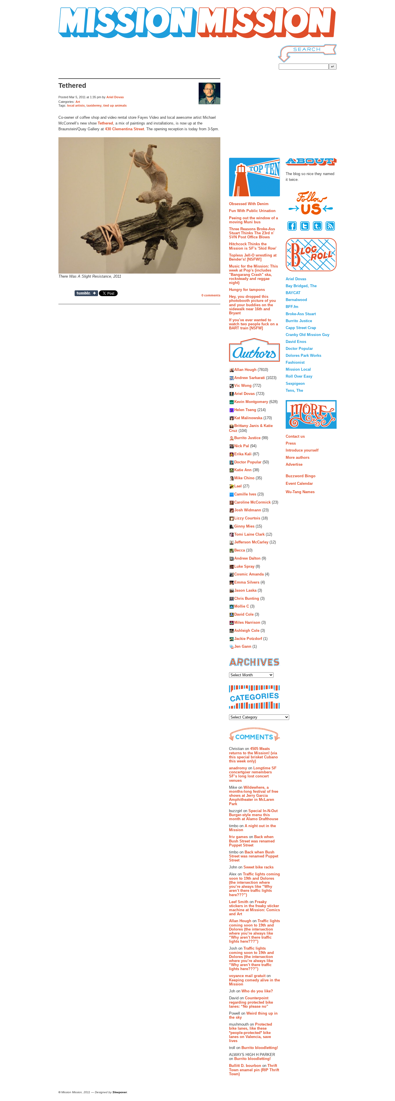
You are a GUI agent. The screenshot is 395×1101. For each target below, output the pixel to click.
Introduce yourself (302, 450)
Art (77, 101)
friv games (238, 837)
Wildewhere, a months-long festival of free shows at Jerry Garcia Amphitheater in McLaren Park (253, 795)
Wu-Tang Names (300, 492)
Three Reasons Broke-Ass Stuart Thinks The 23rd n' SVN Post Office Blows (252, 233)
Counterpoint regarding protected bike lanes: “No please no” (251, 1002)
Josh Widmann (247, 510)
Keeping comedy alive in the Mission (254, 982)
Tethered (72, 85)
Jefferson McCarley (251, 542)
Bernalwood (296, 300)
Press (291, 443)
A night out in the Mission (252, 828)
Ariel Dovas (115, 97)
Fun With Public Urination (252, 211)
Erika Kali (243, 454)
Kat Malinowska (248, 418)
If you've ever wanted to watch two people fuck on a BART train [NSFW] (253, 324)
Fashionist (295, 362)
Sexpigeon (295, 383)
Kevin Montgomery (251, 402)
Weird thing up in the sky (253, 1015)
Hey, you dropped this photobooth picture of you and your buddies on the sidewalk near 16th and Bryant (252, 304)
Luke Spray (244, 566)
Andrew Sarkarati (249, 378)
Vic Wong (243, 386)
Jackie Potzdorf (248, 638)
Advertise (294, 464)
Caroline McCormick (252, 502)
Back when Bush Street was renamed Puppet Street (252, 841)
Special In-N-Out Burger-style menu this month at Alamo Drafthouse (253, 815)
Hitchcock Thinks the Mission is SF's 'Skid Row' (252, 246)
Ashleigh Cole (246, 630)
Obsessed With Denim (249, 204)
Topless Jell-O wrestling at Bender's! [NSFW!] (252, 257)
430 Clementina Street (124, 129)
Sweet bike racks (258, 867)
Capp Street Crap (301, 328)
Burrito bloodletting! (259, 1048)
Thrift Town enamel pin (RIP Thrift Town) (254, 1069)
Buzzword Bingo (300, 476)
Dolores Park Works (303, 355)
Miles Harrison (247, 622)
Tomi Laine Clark (249, 534)
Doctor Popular (247, 462)
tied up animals (115, 105)
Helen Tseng (245, 410)
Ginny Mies (244, 526)
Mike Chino (244, 478)
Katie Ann (243, 470)
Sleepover (119, 1092)
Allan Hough (245, 369)
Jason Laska (245, 590)
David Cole (244, 614)
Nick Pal (241, 446)
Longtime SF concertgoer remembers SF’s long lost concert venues (252, 774)
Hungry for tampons (247, 289)
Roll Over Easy (299, 376)
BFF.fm (292, 307)
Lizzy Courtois (247, 518)
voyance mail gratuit (247, 976)
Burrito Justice (247, 438)
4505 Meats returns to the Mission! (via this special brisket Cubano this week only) (253, 755)
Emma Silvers (246, 582)
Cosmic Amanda (249, 574)
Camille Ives (245, 494)
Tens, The (294, 390)
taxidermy (93, 105)
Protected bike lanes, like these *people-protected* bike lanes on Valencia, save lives (250, 1032)
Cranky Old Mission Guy (307, 335)
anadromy (238, 768)
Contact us (295, 436)
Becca (239, 550)
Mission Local (298, 369)
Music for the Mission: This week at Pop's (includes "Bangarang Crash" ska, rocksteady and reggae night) (253, 274)
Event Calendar (299, 483)
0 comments (211, 295)
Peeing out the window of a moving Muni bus (253, 220)
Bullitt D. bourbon (245, 1065)
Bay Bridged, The (301, 286)
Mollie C (241, 606)
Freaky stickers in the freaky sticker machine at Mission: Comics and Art (254, 908)
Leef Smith (238, 902)
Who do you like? (257, 991)
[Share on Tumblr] (86, 293)
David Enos (296, 341)
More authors (297, 457)
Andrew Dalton (247, 558)
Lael (238, 486)
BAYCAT (293, 293)
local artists (76, 105)
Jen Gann (242, 647)
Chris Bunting (246, 598)
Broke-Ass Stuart (301, 314)
